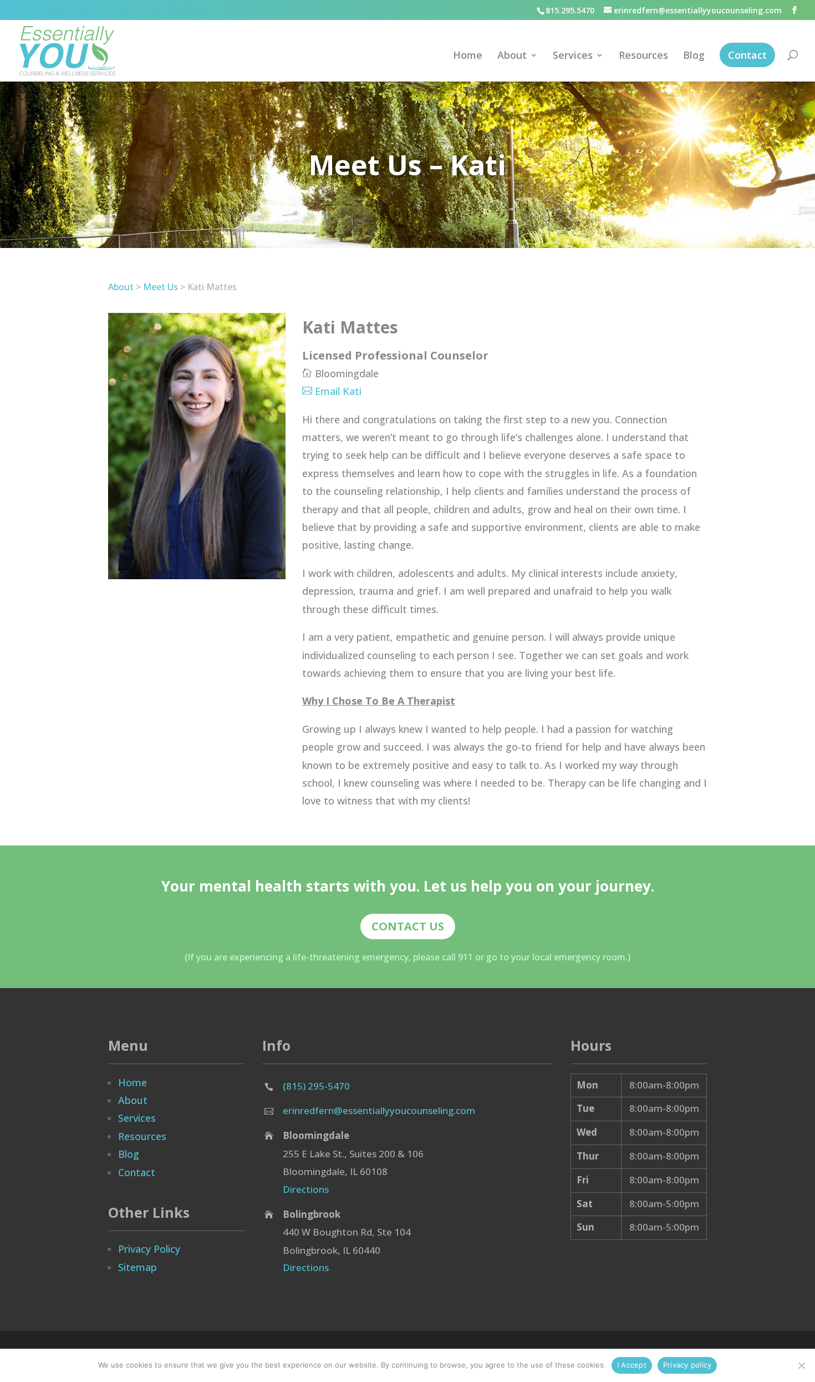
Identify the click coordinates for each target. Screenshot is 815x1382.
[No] (801, 1365)
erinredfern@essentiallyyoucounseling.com (379, 1110)
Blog (694, 56)
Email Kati (338, 391)
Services (573, 56)
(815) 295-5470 (316, 1086)
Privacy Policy (149, 1249)
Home (467, 56)
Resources (643, 56)
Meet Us (160, 287)
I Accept (631, 1364)
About (512, 56)
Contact (747, 55)
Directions (306, 1189)
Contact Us (407, 926)
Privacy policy (687, 1364)
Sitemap (137, 1267)
